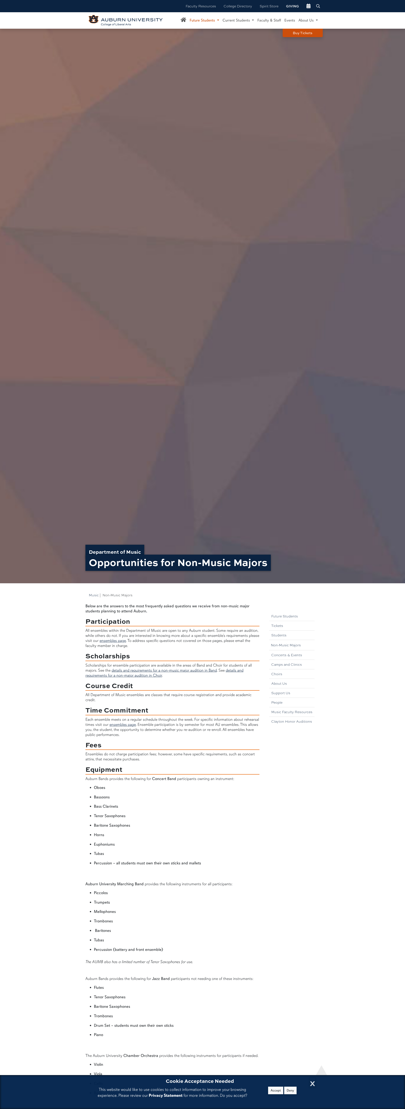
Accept (276, 1090)
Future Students (284, 616)
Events (289, 20)
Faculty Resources (201, 6)
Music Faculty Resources (291, 711)
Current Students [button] (237, 20)
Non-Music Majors (286, 645)
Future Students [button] (203, 20)
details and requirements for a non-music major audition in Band (164, 670)
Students (278, 635)
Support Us (280, 692)
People (276, 702)
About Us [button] (306, 20)
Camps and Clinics (286, 664)
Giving (292, 6)
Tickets (277, 625)
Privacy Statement (165, 1095)
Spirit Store (269, 6)
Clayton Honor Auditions (291, 721)
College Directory (238, 6)
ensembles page (113, 640)
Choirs (276, 673)
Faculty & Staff (269, 20)
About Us (279, 683)
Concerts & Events (286, 654)
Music (94, 595)
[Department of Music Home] (183, 20)
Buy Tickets (302, 33)
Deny (290, 1090)
